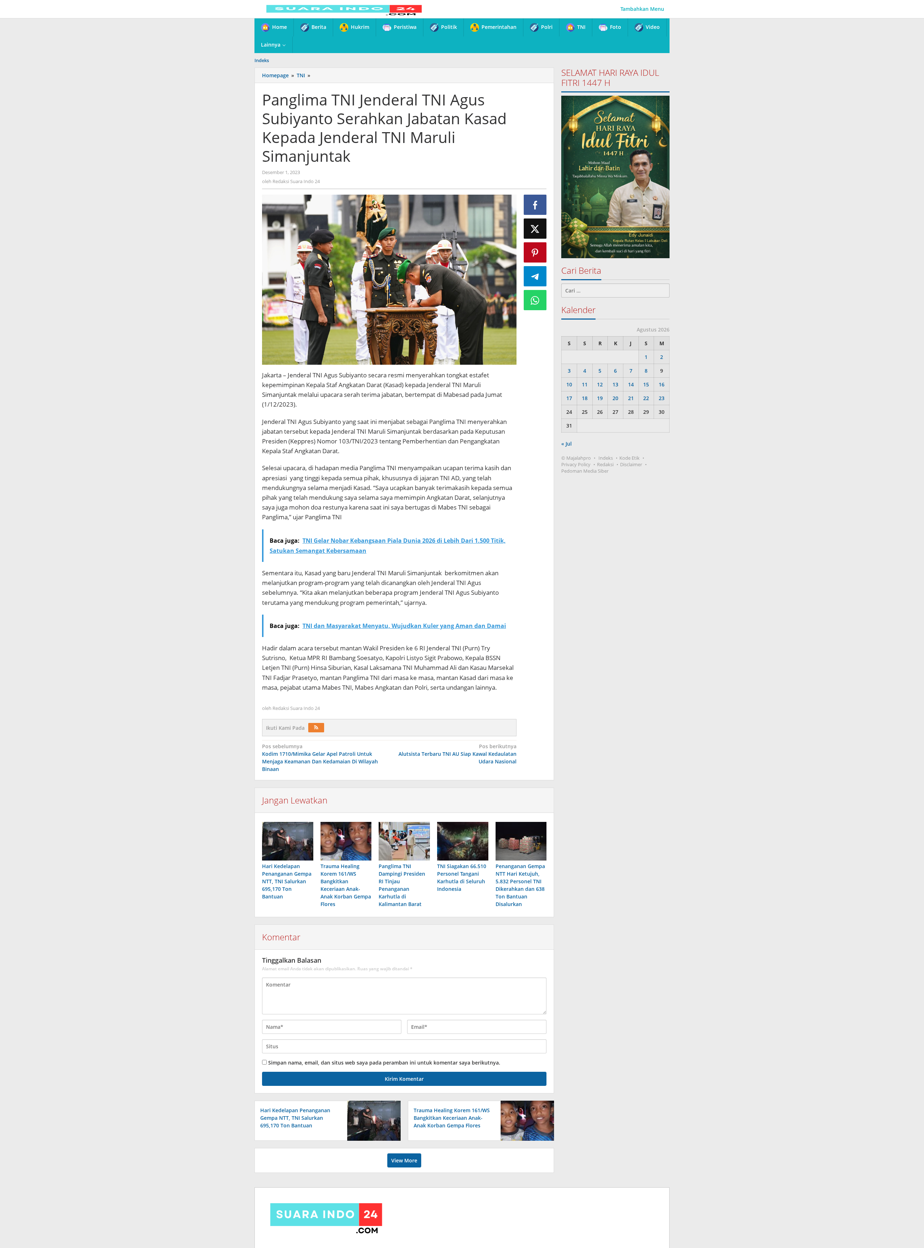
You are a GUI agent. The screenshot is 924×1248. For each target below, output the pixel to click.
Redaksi (605, 464)
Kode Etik (629, 458)
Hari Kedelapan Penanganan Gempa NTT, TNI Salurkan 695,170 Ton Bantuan (286, 881)
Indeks (605, 458)
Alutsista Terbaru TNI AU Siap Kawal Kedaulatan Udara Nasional (457, 754)
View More (404, 1160)
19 (600, 398)
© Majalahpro (576, 458)
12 (600, 384)
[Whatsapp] (535, 300)
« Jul (566, 443)
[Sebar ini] (535, 205)
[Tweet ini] (535, 228)
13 (615, 384)
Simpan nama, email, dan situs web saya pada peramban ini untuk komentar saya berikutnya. (384, 1062)
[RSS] (316, 727)
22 (646, 398)
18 (585, 398)
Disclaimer (631, 464)
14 (631, 384)
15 (646, 384)
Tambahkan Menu (642, 8)
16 (661, 384)
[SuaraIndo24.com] (343, 8)
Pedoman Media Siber (585, 471)
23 (661, 398)
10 (569, 384)
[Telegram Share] (535, 276)
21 (631, 398)
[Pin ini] (535, 252)
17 (569, 398)
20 (615, 398)
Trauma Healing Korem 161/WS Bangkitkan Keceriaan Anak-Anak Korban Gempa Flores (452, 1118)
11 (585, 384)
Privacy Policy (575, 464)
